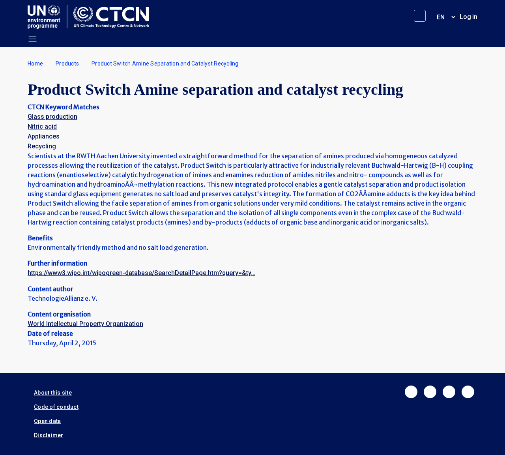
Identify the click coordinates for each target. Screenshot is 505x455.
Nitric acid (42, 126)
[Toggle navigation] (32, 39)
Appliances (44, 136)
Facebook (411, 392)
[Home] (91, 17)
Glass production (52, 116)
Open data (47, 421)
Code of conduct (56, 407)
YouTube (468, 392)
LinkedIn (449, 392)
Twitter (430, 392)
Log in (468, 17)
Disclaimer (49, 435)
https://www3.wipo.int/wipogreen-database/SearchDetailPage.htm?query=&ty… (141, 273)
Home (35, 63)
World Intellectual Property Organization (85, 324)
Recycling (42, 146)
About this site (53, 392)
